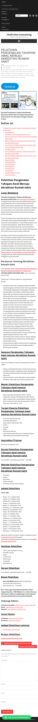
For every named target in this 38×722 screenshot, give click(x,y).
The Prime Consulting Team (10, 9)
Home (3, 2)
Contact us (10, 86)
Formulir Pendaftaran (5, 19)
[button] (16, 717)
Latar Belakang (9, 132)
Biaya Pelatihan (9, 166)
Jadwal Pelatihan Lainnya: (12, 173)
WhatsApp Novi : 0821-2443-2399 (25, 605)
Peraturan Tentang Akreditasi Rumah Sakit (17, 134)
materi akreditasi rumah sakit (9, 73)
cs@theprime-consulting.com (14, 607)
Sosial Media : (9, 171)
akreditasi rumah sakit (9, 69)
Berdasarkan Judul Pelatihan (11, 629)
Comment (4, 660)
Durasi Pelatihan (10, 164)
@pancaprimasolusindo (16, 618)
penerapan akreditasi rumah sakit (13, 75)
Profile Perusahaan (5, 28)
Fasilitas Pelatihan (10, 162)
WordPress (32, 719)
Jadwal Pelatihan (10, 160)
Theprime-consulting (14, 620)
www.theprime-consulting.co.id (16, 609)
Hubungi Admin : (10, 168)
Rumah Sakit (6, 68)
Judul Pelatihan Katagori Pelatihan (6, 12)
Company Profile (7, 5)
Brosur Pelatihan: (10, 175)
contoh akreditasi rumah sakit (24, 71)
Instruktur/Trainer (10, 149)
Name (3, 684)
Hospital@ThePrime (10, 66)
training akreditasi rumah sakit (16, 77)
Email (3, 693)
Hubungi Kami (6, 23)
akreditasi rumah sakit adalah (24, 69)
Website (3, 702)
